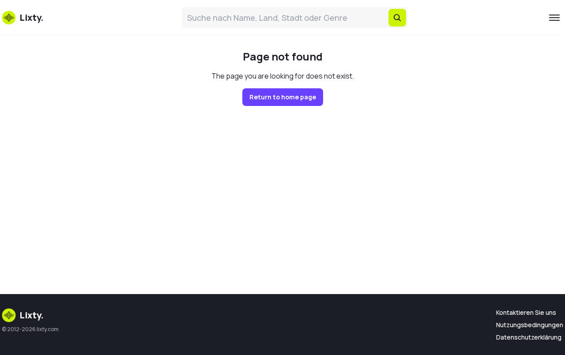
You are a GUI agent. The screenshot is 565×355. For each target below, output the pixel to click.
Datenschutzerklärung (528, 337)
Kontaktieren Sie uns (526, 312)
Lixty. (31, 315)
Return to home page (282, 97)
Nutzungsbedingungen (529, 325)
